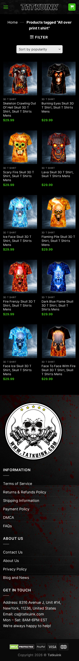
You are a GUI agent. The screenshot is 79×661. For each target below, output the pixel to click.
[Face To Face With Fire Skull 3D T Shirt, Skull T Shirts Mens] (59, 341)
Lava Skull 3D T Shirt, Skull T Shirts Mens (58, 174)
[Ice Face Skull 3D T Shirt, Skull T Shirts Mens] (20, 212)
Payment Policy (16, 509)
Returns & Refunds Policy (24, 492)
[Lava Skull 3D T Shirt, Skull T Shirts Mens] (59, 147)
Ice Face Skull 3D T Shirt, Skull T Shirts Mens (17, 241)
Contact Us (12, 552)
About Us (11, 561)
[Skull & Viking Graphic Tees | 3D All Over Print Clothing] (39, 7)
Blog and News (16, 577)
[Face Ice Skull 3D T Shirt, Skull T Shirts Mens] (20, 341)
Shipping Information (21, 500)
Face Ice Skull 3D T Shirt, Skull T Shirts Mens (17, 370)
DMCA (8, 517)
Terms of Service (17, 483)
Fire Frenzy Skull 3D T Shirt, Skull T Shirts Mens (19, 305)
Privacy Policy (15, 569)
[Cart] (72, 7)
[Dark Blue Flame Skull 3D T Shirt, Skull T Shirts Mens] (59, 276)
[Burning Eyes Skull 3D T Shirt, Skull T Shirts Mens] (59, 78)
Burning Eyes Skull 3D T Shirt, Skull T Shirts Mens (58, 107)
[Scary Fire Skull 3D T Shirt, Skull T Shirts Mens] (20, 147)
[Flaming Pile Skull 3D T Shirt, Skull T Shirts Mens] (59, 212)
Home (12, 22)
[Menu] (6, 7)
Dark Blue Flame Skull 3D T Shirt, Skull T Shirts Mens (57, 305)
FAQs (7, 526)
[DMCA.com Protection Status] (22, 646)
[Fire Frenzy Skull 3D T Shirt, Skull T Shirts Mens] (20, 276)
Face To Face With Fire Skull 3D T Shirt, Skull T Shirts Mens (59, 370)
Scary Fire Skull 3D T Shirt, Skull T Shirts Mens (18, 176)
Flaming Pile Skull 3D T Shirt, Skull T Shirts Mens (58, 241)
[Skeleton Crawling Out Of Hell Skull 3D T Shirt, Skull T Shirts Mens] (20, 78)
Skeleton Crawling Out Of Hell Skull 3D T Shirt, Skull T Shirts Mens (19, 109)
